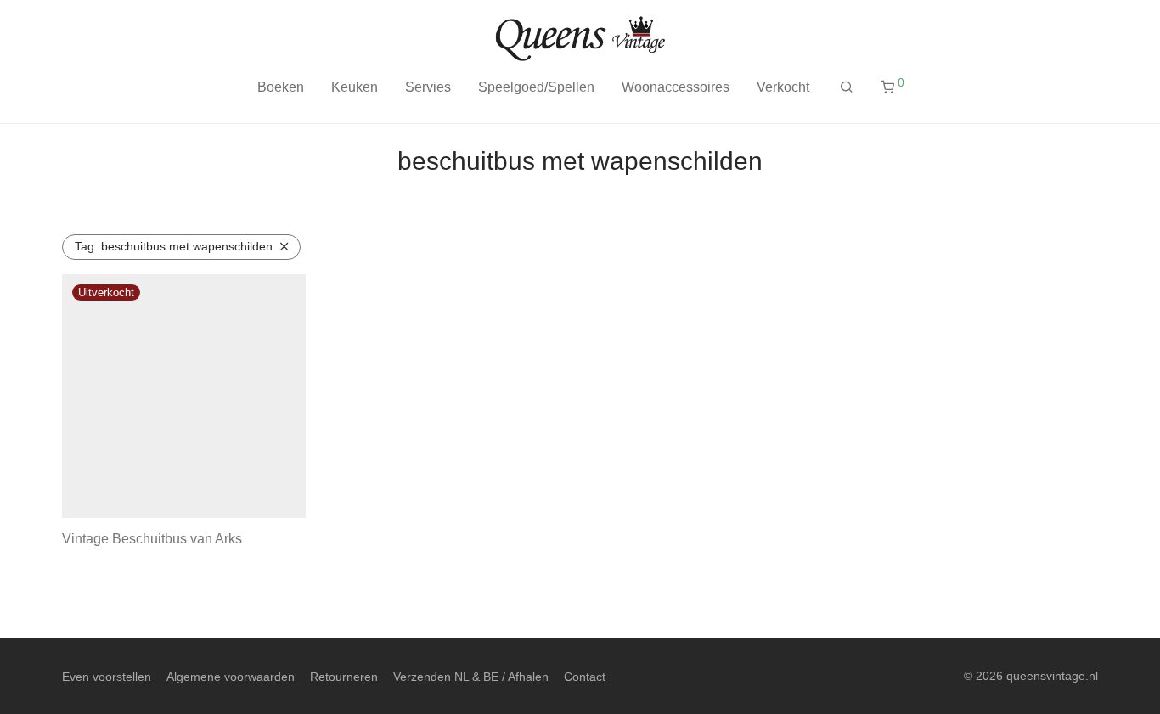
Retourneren (344, 676)
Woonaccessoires (675, 87)
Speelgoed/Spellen (536, 87)
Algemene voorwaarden (230, 676)
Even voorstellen (106, 676)
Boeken (280, 87)
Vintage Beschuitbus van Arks (152, 538)
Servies (428, 87)
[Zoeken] (846, 87)
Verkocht (783, 87)
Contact (584, 676)
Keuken (354, 87)
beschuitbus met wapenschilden (174, 246)
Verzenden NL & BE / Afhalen (471, 676)
